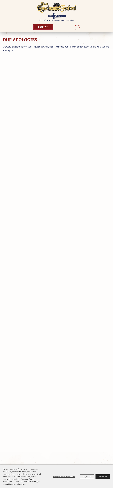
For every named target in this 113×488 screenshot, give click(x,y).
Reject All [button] (87, 476)
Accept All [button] (103, 476)
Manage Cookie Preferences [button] (64, 476)
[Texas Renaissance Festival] (56, 7)
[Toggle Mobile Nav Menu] (77, 27)
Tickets (43, 27)
